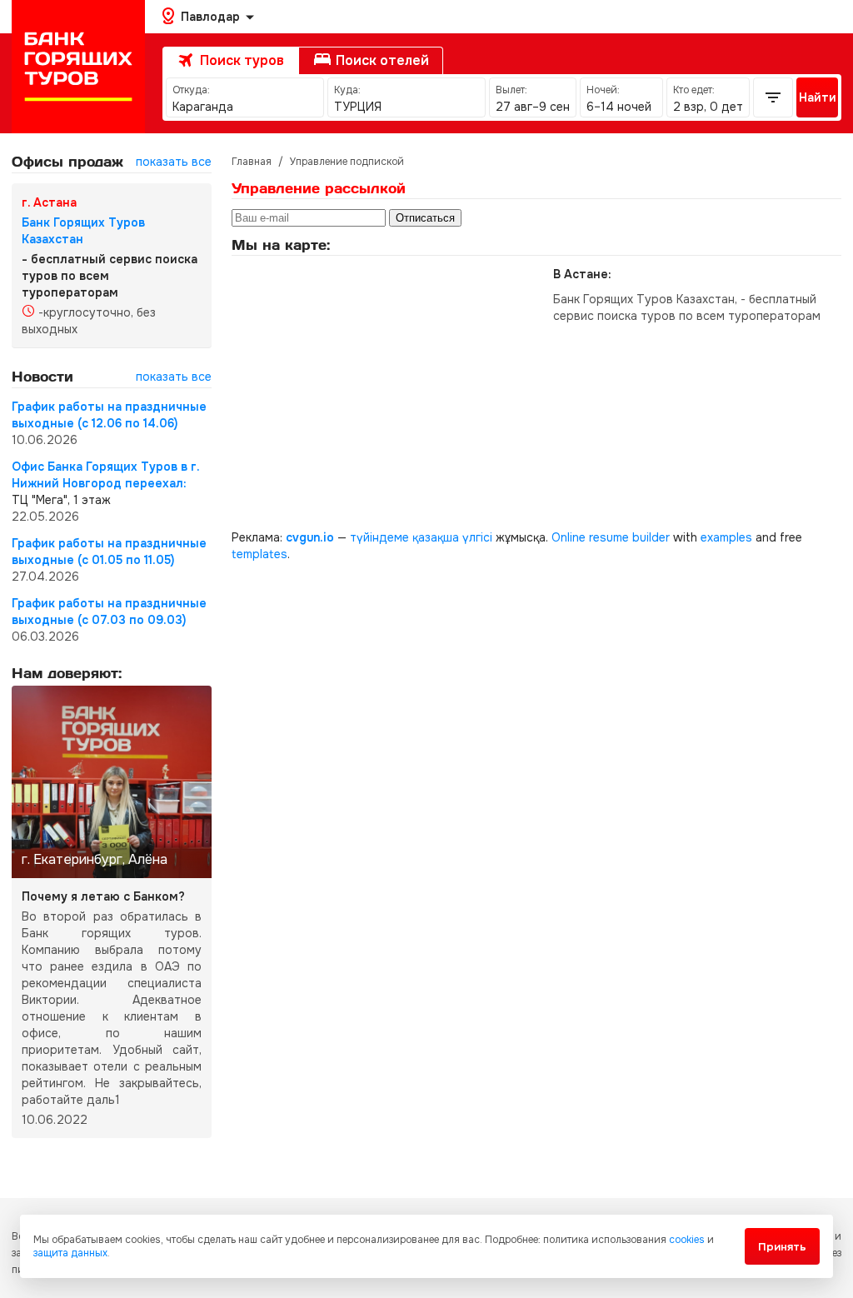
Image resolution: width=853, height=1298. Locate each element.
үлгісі (477, 537)
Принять (782, 1247)
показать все (174, 161)
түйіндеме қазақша (404, 537)
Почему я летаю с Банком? (103, 896)
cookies (687, 1239)
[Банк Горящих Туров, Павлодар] (78, 66)
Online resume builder (610, 537)
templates (259, 554)
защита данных (70, 1253)
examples (726, 537)
